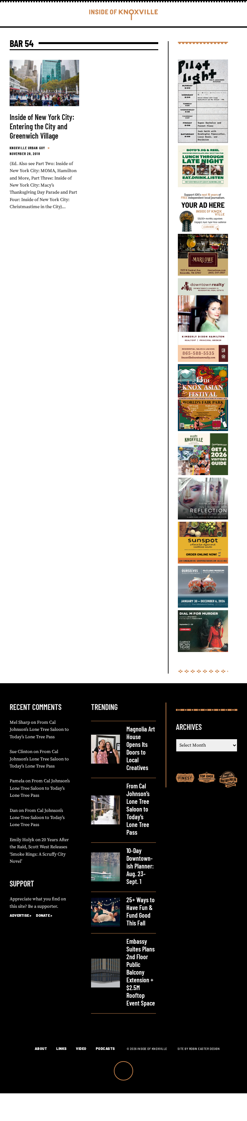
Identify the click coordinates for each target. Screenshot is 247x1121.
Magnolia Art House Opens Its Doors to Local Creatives (140, 748)
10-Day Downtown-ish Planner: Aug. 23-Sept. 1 (140, 866)
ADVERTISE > (20, 915)
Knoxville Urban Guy (27, 148)
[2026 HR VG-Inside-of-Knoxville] (203, 474)
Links (61, 1048)
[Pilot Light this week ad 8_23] (203, 142)
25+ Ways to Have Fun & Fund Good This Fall (140, 911)
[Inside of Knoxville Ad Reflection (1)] (203, 518)
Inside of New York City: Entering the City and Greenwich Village (42, 126)
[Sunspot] (203, 562)
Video (81, 1048)
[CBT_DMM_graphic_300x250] (203, 651)
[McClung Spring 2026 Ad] (203, 606)
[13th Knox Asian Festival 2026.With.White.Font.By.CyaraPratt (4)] (203, 430)
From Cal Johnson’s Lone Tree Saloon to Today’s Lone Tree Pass (39, 730)
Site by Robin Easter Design (199, 1049)
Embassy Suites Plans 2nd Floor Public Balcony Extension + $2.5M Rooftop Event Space (140, 972)
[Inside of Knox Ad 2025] (203, 186)
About (41, 1048)
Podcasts (105, 1048)
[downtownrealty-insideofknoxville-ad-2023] (203, 360)
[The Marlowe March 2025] (203, 274)
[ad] (203, 230)
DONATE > (44, 915)
